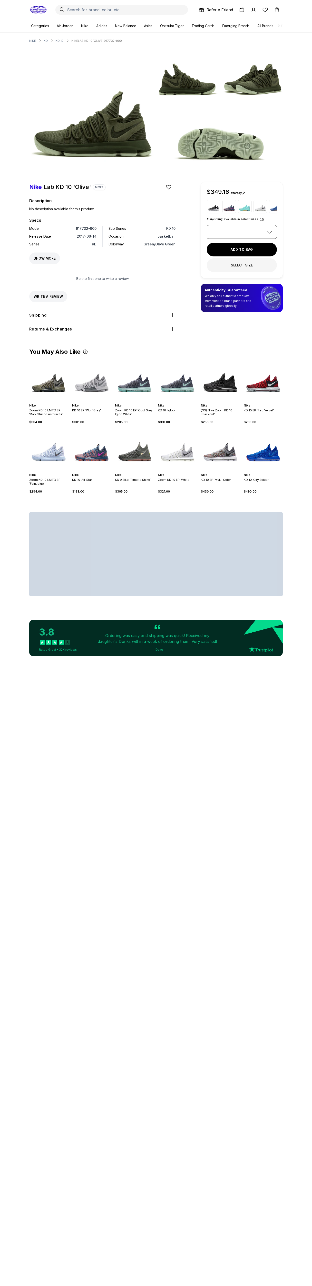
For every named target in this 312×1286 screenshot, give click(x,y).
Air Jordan (65, 26)
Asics (148, 26)
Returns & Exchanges (50, 329)
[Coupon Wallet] (242, 10)
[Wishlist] (265, 10)
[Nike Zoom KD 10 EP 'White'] (260, 206)
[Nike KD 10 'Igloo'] (177, 379)
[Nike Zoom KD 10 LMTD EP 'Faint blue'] (48, 448)
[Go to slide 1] (45, 401)
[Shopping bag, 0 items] (277, 10)
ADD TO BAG (242, 249)
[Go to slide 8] (270, 470)
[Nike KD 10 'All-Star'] (229, 206)
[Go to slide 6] (139, 401)
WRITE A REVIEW (48, 296)
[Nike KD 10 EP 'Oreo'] (213, 206)
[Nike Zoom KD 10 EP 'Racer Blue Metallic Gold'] (276, 206)
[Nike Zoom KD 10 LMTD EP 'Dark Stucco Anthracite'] (48, 379)
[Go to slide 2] (47, 401)
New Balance (125, 26)
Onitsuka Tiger (172, 26)
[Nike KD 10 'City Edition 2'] (245, 206)
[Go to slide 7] (268, 470)
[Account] (253, 10)
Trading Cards (203, 26)
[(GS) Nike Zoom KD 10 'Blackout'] (220, 379)
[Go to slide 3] (49, 401)
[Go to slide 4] (51, 401)
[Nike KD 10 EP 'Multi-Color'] (220, 448)
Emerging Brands (236, 26)
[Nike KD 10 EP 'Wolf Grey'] (91, 379)
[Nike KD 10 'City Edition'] (263, 448)
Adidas (101, 26)
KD (46, 41)
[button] (85, 352)
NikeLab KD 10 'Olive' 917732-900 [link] (96, 41)
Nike (84, 26)
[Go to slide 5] (95, 401)
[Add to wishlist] (169, 187)
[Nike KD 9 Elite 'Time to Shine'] (134, 448)
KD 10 (60, 41)
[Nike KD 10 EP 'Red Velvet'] (263, 379)
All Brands (265, 26)
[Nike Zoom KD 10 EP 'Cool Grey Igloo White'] (134, 379)
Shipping (38, 315)
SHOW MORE (45, 258)
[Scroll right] (278, 25)
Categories (40, 26)
